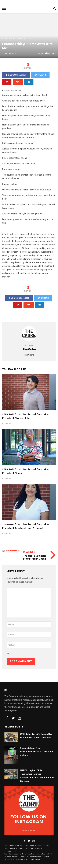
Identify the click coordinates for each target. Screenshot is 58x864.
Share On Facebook (17, 75)
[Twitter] (13, 718)
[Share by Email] (28, 82)
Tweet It (42, 75)
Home (5, 39)
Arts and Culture (21, 39)
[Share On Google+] (18, 82)
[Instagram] (19, 718)
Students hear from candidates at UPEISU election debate (36, 751)
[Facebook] (7, 718)
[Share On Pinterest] (6, 82)
